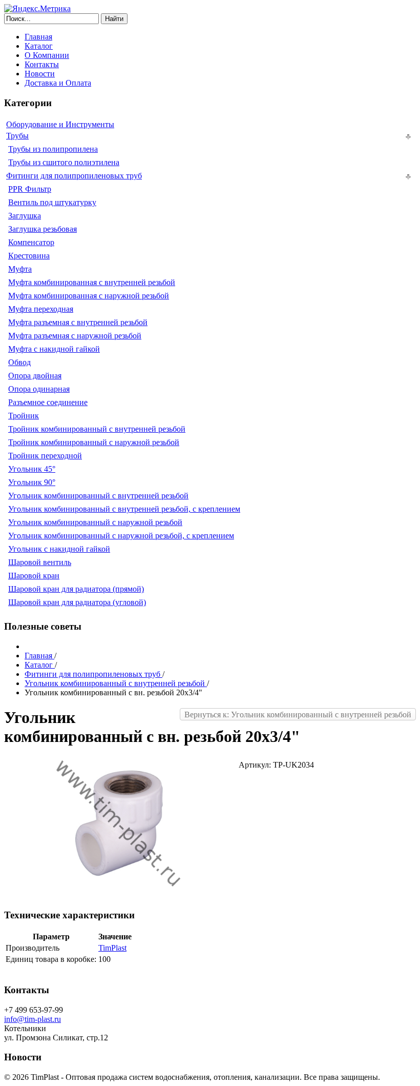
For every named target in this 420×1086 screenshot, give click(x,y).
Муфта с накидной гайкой (54, 349)
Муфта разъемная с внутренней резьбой (78, 322)
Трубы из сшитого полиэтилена (63, 162)
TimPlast (112, 947)
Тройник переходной (45, 455)
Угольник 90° (31, 482)
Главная (38, 36)
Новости (40, 73)
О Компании (47, 55)
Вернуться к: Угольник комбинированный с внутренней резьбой (297, 714)
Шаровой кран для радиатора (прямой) (76, 589)
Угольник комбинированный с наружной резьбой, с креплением (121, 535)
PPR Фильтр (29, 189)
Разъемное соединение (48, 402)
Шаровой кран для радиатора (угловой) (77, 602)
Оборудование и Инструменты (60, 124)
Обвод (19, 362)
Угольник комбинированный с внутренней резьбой (98, 495)
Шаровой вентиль (39, 562)
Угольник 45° (31, 469)
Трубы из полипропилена (53, 149)
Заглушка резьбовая (42, 229)
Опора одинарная (39, 389)
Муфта (20, 269)
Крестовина (29, 255)
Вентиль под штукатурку (52, 202)
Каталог (39, 46)
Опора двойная (34, 375)
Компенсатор (31, 242)
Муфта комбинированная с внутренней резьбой (91, 282)
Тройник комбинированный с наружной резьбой (93, 442)
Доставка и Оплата (58, 82)
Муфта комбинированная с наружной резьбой (88, 295)
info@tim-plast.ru (32, 1019)
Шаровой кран (33, 575)
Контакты (42, 64)
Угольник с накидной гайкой (59, 549)
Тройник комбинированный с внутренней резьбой (96, 429)
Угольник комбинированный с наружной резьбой (95, 522)
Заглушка (24, 215)
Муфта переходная (40, 309)
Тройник (23, 415)
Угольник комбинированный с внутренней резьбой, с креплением (124, 509)
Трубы (17, 135)
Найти (114, 19)
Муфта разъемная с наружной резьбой (74, 335)
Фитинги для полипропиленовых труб (74, 175)
